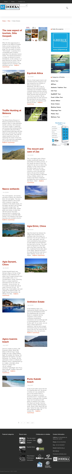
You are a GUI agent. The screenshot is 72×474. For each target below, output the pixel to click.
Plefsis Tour (55, 113)
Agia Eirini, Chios (36, 226)
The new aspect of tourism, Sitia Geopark (12, 33)
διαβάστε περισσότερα (8, 142)
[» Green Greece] (36, 34)
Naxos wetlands (10, 189)
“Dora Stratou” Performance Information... (30, 458)
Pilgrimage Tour (56, 110)
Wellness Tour (55, 117)
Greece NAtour (55, 100)
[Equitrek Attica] (22, 449)
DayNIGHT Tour (56, 94)
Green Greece (55, 104)
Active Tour (54, 81)
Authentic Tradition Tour (59, 87)
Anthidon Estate (35, 301)
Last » (32, 422)
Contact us (21, 1)
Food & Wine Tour (57, 97)
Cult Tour (54, 91)
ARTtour (53, 84)
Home (6, 1)
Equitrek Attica (35, 73)
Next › (28, 422)
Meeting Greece (56, 107)
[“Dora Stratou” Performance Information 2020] (22, 458)
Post (9, 21)
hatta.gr (57, 451)
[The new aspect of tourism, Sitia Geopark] (22, 440)
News (13, 1)
